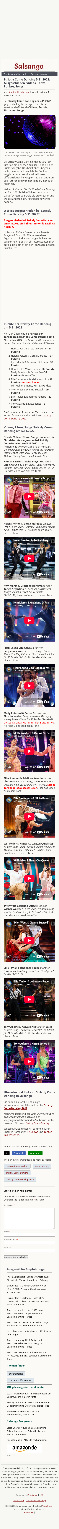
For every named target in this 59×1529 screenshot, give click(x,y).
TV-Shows (32, 1132)
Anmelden (28, 1512)
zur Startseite (16, 1373)
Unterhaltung (42, 1166)
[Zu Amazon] (24, 1452)
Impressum (18, 1500)
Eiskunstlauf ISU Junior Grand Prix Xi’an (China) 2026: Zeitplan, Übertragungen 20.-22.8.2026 (26, 1289)
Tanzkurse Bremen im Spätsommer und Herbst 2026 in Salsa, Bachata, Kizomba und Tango (29, 1355)
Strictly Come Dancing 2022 (20, 1179)
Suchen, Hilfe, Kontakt (20, 1380)
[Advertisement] (29, 30)
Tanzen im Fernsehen (17, 1166)
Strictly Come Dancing (37, 1123)
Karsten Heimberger (19, 92)
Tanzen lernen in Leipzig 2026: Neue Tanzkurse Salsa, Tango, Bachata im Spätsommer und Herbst (25, 1313)
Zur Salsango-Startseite (15, 74)
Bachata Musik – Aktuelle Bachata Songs (27, 1439)
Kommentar (9, 1205)
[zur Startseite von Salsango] (29, 66)
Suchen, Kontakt (39, 74)
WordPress (47, 1506)
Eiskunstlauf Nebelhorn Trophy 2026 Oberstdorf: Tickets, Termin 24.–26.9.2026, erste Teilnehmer (28, 1301)
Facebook (32, 1495)
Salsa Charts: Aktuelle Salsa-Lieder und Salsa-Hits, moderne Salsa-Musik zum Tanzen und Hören (26, 1431)
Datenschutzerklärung (36, 1500)
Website (7, 1247)
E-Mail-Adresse (11, 1239)
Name (7, 1231)
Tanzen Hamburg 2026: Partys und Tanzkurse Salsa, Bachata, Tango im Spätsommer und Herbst (25, 1343)
